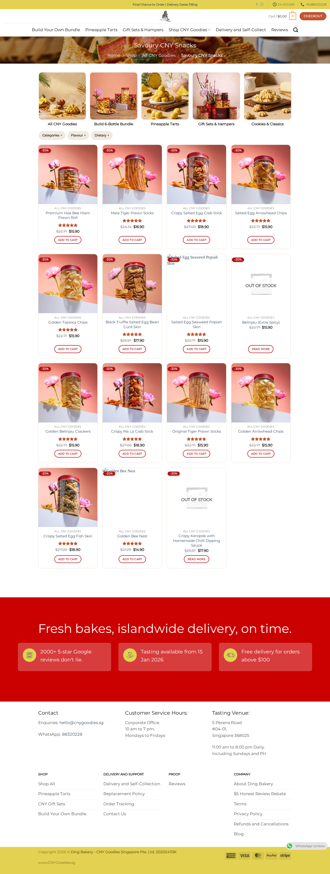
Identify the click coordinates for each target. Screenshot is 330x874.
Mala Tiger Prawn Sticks (132, 213)
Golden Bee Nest (132, 536)
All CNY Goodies (158, 55)
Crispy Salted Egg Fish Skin (67, 536)
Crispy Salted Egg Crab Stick (196, 213)
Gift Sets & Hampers (143, 29)
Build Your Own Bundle (56, 29)
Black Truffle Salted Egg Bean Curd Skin (132, 324)
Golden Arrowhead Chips (260, 431)
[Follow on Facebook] (256, 4)
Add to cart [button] (68, 240)
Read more (261, 349)
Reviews (279, 29)
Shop (131, 55)
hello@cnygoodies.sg (81, 722)
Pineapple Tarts (101, 29)
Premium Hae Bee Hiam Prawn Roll (68, 215)
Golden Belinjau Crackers (68, 431)
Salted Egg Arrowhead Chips (261, 213)
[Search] (295, 30)
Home (114, 55)
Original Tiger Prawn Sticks (196, 431)
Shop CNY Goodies (188, 29)
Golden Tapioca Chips (67, 322)
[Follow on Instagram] (261, 4)
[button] (282, 16)
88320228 (72, 734)
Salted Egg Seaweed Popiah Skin (196, 324)
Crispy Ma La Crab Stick (132, 431)
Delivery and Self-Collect (241, 29)
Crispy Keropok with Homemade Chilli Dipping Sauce (196, 541)
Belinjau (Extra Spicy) (261, 322)
